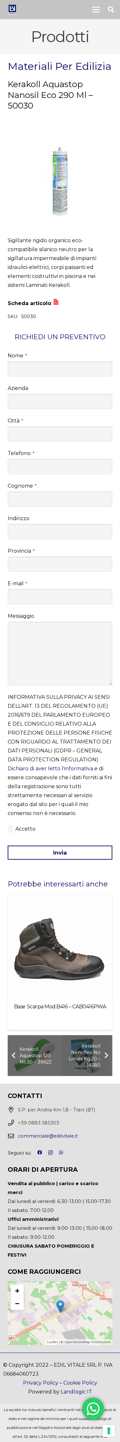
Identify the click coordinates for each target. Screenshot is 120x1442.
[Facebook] (39, 1152)
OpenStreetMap (77, 1342)
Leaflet (52, 1342)
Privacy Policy (40, 1383)
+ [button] (17, 1290)
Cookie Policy (80, 1383)
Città (15, 421)
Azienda (18, 388)
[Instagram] (50, 1152)
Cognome (22, 486)
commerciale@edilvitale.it (48, 1136)
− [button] (17, 1303)
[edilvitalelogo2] (12, 9)
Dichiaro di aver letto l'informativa (50, 769)
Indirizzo (18, 518)
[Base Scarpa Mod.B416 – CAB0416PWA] (60, 946)
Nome (17, 356)
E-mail (17, 583)
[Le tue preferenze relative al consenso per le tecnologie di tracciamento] (109, 1431)
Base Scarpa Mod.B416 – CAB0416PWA (60, 1007)
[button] (96, 9)
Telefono (21, 453)
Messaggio (21, 616)
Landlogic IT (76, 1392)
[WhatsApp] (61, 1152)
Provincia (21, 551)
